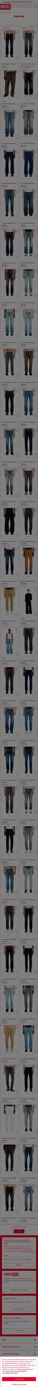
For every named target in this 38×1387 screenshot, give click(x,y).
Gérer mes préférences (24, 1369)
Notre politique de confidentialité (15, 1371)
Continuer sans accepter (19, 1384)
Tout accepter (19, 1379)
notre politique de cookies (10, 1373)
